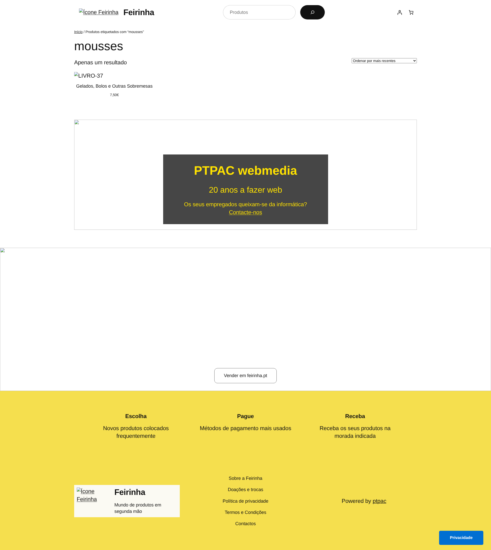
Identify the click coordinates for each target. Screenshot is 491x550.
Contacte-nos (245, 212)
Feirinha (138, 12)
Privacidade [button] (461, 538)
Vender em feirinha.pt (245, 375)
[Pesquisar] (312, 12)
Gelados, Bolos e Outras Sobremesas (114, 86)
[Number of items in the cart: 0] (411, 12)
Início (78, 32)
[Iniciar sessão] (399, 12)
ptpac (379, 501)
